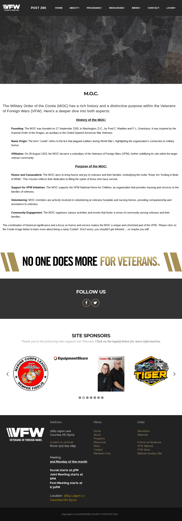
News (97, 446)
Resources (100, 442)
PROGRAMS (93, 8)
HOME (58, 8)
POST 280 (38, 8)
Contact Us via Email (61, 442)
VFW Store (143, 449)
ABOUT (73, 8)
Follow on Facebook (149, 442)
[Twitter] (95, 303)
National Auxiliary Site (149, 453)
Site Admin (143, 431)
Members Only (102, 453)
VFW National (145, 446)
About (97, 434)
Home (97, 431)
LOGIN (170, 8)
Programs (99, 438)
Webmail (142, 434)
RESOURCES (116, 8)
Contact (98, 449)
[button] (7, 374)
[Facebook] (86, 303)
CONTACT (153, 8)
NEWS (135, 8)
